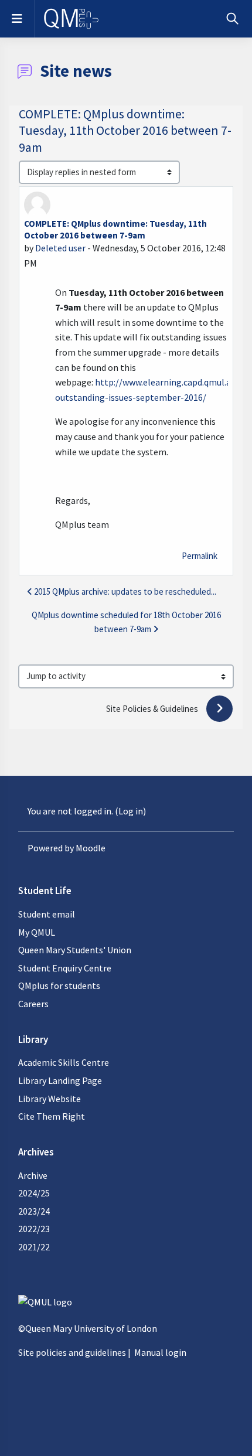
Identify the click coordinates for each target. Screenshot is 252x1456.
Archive (32, 1175)
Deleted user (60, 248)
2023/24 (34, 1211)
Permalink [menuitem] (199, 555)
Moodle (90, 848)
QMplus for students (59, 985)
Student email (46, 914)
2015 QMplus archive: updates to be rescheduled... (125, 591)
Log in (130, 811)
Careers (33, 1004)
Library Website (49, 1098)
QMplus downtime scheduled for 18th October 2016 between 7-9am (126, 622)
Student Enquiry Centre (64, 968)
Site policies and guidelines (72, 1352)
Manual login (160, 1352)
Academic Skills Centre (63, 1062)
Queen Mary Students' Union (74, 950)
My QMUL (36, 932)
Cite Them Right (51, 1116)
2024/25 (34, 1193)
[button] (232, 18)
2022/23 (34, 1229)
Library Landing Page (60, 1080)
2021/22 (34, 1247)
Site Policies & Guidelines (153, 708)
